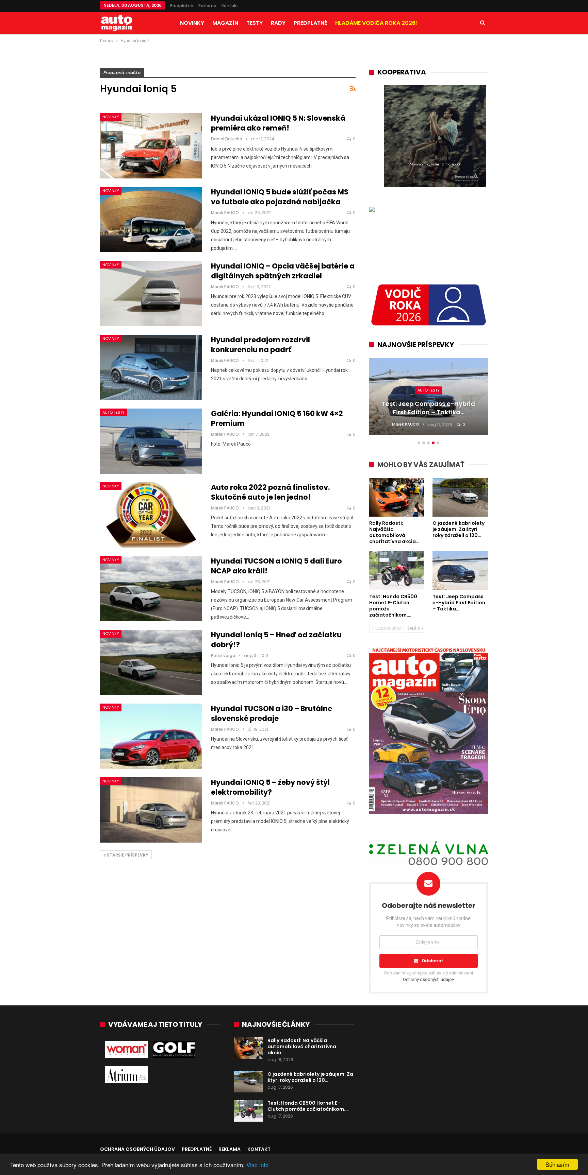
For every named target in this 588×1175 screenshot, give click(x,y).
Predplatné (181, 5)
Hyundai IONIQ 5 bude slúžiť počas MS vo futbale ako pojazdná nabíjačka (279, 197)
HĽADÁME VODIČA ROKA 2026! (376, 23)
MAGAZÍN (225, 23)
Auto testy (113, 412)
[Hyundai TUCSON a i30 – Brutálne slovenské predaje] (151, 736)
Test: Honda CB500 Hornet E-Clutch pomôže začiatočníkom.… (308, 1106)
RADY (278, 23)
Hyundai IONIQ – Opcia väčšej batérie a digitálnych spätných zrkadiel (283, 271)
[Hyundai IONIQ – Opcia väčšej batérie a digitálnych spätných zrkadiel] (151, 293)
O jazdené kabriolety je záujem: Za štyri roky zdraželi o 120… (310, 1077)
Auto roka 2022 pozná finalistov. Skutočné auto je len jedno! (270, 492)
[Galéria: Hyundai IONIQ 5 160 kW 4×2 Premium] (151, 441)
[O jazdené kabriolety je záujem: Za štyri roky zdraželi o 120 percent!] (248, 1082)
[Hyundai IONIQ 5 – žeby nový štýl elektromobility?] (151, 810)
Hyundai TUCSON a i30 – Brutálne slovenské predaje (271, 713)
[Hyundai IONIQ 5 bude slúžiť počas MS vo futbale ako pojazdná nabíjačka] (151, 219)
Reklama (207, 5)
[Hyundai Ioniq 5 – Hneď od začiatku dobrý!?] (151, 662)
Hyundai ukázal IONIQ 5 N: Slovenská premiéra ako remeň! (278, 123)
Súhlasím (557, 1164)
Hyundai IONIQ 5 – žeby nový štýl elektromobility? (270, 787)
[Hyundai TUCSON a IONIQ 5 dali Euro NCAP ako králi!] (151, 588)
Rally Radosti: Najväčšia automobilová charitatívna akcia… (301, 1046)
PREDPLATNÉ (310, 23)
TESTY (254, 23)
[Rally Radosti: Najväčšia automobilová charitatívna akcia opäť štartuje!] (248, 1048)
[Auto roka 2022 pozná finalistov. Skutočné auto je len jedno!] (151, 515)
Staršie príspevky (127, 855)
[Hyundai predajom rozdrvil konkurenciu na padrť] (151, 367)
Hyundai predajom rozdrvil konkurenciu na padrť (260, 345)
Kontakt (230, 5)
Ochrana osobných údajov (137, 1149)
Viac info (257, 1164)
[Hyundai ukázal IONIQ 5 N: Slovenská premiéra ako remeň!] (151, 145)
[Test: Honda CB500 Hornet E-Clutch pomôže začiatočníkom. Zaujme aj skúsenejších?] (248, 1111)
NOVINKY (192, 23)
